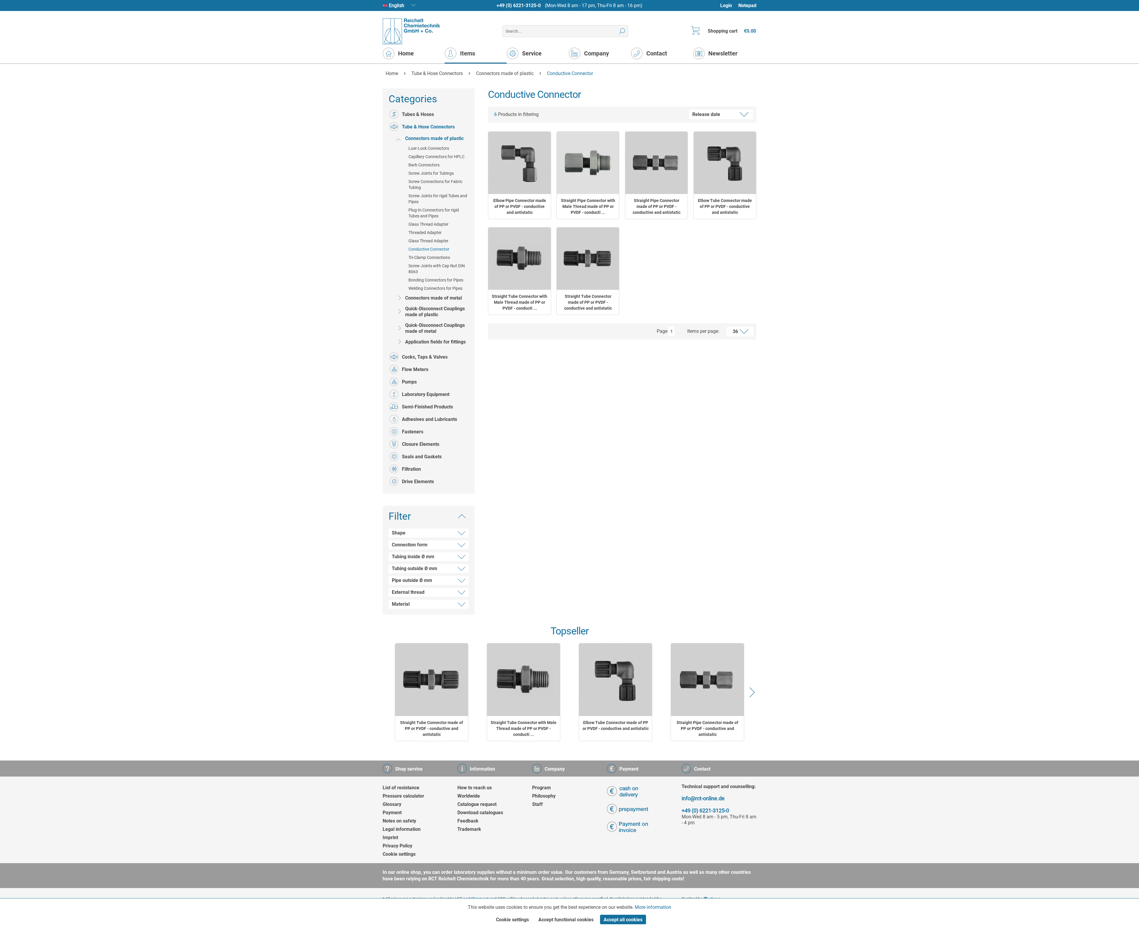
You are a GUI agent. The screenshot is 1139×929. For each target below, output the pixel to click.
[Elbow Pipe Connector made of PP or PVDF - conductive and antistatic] (519, 163)
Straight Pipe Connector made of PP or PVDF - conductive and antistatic (656, 206)
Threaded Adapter (425, 232)
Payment (392, 812)
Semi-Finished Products (427, 407)
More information (653, 907)
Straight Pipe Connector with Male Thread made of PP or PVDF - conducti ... (588, 206)
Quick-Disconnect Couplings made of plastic (435, 311)
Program (541, 787)
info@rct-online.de (703, 798)
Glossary (392, 804)
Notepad (747, 5)
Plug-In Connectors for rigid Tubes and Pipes (433, 213)
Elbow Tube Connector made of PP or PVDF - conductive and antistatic (725, 206)
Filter (400, 516)
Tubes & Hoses (418, 114)
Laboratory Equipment (425, 394)
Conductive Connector (428, 249)
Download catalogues (480, 812)
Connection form (409, 545)
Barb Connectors (424, 165)
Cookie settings (399, 854)
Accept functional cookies (566, 919)
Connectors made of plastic (434, 138)
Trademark (469, 829)
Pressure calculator (403, 796)
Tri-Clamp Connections (429, 257)
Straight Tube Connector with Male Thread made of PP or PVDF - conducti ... (519, 302)
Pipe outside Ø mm (412, 580)
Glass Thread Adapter (428, 224)
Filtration (411, 469)
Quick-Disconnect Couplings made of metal (435, 328)
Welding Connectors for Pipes (435, 288)
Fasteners (412, 432)
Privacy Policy (397, 846)
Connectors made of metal (433, 298)
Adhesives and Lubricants (429, 419)
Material (401, 604)
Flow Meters (415, 369)
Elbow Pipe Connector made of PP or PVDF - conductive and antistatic (519, 206)
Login (726, 5)
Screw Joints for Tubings (431, 173)
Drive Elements (418, 481)
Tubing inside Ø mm (413, 556)
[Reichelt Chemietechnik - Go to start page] (411, 31)
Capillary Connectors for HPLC (436, 156)
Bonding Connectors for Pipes (435, 280)
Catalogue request (477, 804)
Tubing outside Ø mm (414, 568)
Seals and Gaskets (422, 456)
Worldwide (468, 796)
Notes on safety (399, 821)
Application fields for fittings (435, 342)
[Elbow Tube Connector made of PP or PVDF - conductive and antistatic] (725, 163)
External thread (408, 592)
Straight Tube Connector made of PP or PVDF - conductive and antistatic (588, 302)
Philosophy (544, 796)
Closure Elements (420, 444)
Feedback (467, 821)
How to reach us (474, 787)
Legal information (402, 829)
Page (662, 331)
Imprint (390, 837)
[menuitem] (729, 5)
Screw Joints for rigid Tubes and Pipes (437, 198)
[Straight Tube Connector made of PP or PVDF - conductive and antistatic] (588, 259)
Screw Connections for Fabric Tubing (435, 184)
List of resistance (401, 787)
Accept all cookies (623, 919)
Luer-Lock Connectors (428, 148)
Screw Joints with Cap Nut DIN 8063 (436, 268)
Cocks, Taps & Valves (425, 357)
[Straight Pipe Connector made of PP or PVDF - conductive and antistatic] (656, 163)
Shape (398, 533)
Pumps (409, 382)
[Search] (622, 31)
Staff (537, 804)
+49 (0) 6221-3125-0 (519, 5)
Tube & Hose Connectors (428, 127)
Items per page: (703, 331)
